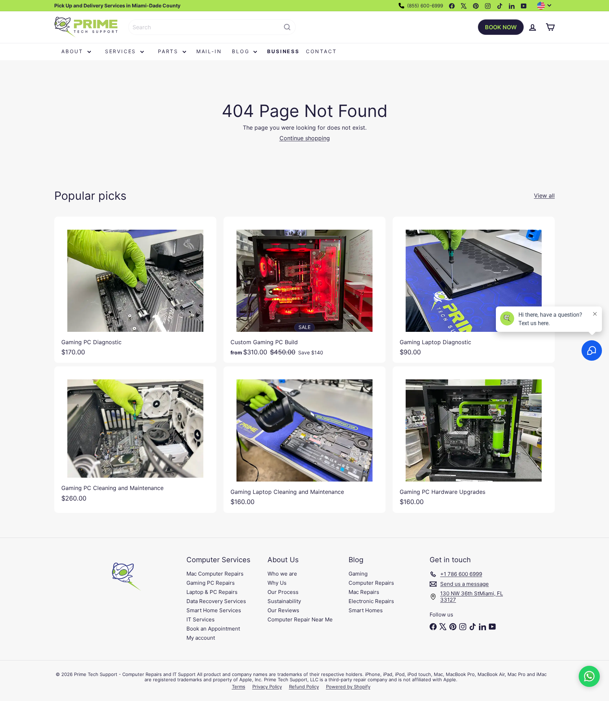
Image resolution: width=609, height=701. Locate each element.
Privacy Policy (267, 686)
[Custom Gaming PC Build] (304, 290)
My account (200, 637)
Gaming (358, 573)
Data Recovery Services (216, 601)
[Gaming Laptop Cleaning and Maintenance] (304, 439)
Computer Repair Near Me (300, 619)
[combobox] (212, 27)
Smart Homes (366, 610)
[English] (546, 5)
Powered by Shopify (348, 686)
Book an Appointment (213, 628)
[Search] (287, 27)
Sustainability (284, 601)
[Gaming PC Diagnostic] (135, 290)
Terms (238, 686)
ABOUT (73, 51)
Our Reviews (283, 610)
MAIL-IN (209, 51)
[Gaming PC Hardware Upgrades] (474, 439)
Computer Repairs (371, 582)
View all (544, 195)
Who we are (282, 573)
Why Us (277, 582)
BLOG (242, 51)
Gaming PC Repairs (210, 582)
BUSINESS (283, 51)
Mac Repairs (364, 592)
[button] (589, 676)
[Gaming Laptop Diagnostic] (474, 290)
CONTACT (321, 51)
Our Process (283, 592)
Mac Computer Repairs (215, 573)
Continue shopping (304, 138)
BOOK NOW (501, 27)
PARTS (169, 51)
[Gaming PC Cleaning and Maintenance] (135, 437)
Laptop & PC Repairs (212, 592)
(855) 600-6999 (424, 5)
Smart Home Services (213, 610)
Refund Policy (304, 686)
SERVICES (122, 51)
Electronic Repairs (371, 601)
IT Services (200, 619)
